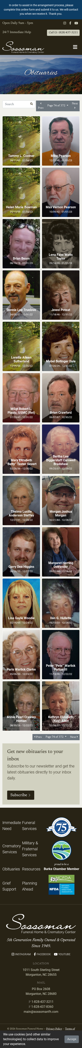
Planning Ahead (29, 886)
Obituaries (11, 869)
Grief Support (9, 886)
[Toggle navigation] (75, 47)
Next (75, 103)
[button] (31, 104)
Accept (71, 1039)
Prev (41, 108)
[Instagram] (64, 23)
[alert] (41, 9)
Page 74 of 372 (56, 105)
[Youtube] (76, 23)
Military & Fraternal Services (30, 849)
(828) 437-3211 (63, 32)
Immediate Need (11, 825)
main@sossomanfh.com (41, 1012)
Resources (31, 869)
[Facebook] (70, 23)
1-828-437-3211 (42, 1002)
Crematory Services (11, 849)
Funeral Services (29, 825)
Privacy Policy (54, 1029)
